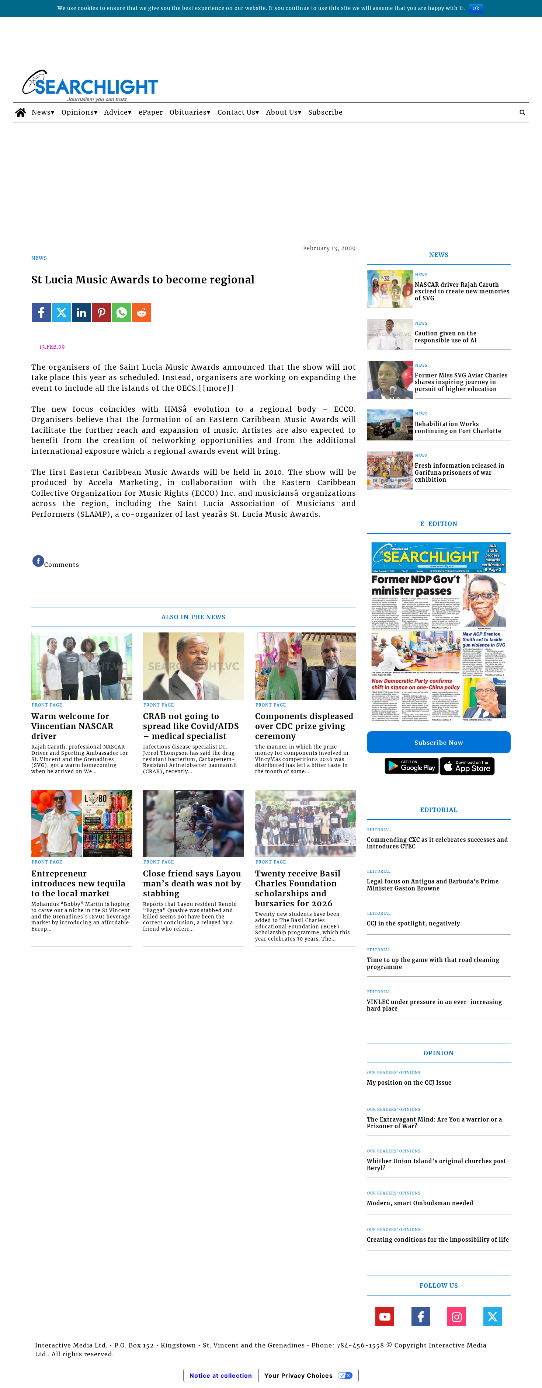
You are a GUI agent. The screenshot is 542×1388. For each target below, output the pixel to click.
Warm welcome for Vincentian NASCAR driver (72, 726)
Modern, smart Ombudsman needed (420, 1203)
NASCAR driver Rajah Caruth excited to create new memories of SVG (462, 292)
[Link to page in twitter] (61, 312)
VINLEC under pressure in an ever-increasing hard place (434, 1005)
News (41, 112)
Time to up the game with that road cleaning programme (433, 963)
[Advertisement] (271, 177)
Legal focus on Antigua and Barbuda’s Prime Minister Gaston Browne (433, 885)
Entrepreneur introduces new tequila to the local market (78, 884)
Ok (476, 8)
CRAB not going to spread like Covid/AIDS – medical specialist (191, 726)
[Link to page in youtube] (384, 1316)
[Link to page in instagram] (456, 1316)
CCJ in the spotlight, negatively (413, 923)
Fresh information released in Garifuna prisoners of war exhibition (460, 473)
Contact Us (237, 112)
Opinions (78, 112)
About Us (282, 112)
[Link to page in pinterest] (101, 312)
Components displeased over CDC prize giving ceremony (304, 726)
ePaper (151, 112)
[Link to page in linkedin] (81, 312)
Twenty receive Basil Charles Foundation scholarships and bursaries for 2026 (298, 889)
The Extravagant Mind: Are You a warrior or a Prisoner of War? (434, 1123)
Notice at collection (221, 1375)
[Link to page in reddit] (141, 312)
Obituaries (188, 112)
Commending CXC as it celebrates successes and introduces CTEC (437, 843)
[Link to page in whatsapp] (121, 312)
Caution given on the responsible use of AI (446, 337)
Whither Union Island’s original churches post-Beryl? (438, 1165)
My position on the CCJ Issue (409, 1083)
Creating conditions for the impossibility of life (438, 1240)
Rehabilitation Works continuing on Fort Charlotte (458, 428)
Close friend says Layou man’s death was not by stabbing (192, 884)
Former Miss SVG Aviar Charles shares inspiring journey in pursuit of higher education (461, 382)
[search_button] (522, 112)
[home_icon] (20, 112)
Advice (116, 112)
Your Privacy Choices (298, 1375)
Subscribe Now (438, 742)
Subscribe (325, 112)
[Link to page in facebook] (41, 312)
